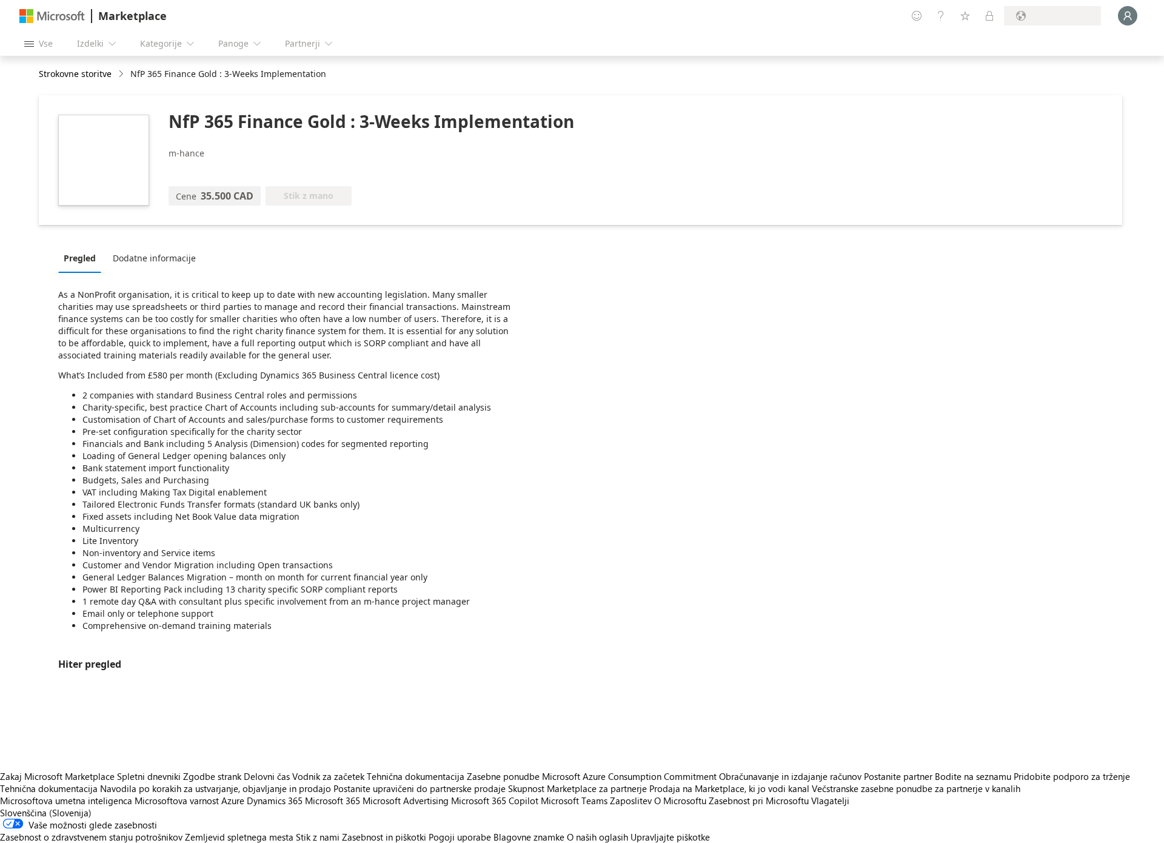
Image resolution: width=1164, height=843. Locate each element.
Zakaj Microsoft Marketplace (57, 776)
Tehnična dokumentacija (415, 776)
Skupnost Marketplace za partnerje (577, 788)
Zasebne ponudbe (503, 776)
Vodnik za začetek (328, 776)
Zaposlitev (631, 800)
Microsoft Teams (574, 800)
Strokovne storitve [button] (75, 73)
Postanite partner (898, 776)
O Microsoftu (680, 800)
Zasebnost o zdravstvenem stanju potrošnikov (91, 837)
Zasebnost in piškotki (384, 837)
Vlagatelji (830, 800)
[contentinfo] (122, 74)
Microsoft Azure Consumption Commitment (630, 776)
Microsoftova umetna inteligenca (66, 800)
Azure (232, 800)
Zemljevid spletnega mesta (239, 837)
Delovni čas (267, 776)
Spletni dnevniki (149, 776)
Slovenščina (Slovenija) (46, 813)
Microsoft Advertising (406, 800)
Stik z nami (318, 837)
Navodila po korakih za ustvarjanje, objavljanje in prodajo (215, 788)
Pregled (80, 258)
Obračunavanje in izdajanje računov (790, 776)
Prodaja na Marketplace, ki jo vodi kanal (729, 788)
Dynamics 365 (275, 800)
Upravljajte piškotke (670, 837)
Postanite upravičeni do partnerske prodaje (419, 788)
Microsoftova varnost (177, 800)
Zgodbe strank (212, 776)
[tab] (82, 257)
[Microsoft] (52, 16)
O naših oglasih (597, 837)
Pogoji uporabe (460, 837)
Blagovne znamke (528, 837)
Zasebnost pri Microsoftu (759, 800)
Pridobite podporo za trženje (1072, 776)
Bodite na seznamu (973, 776)
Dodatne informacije (154, 258)
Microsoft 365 (332, 800)
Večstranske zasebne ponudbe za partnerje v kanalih (916, 788)
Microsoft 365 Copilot (494, 800)
